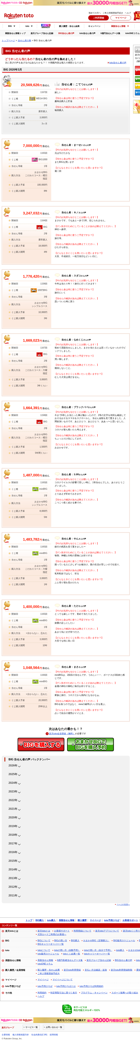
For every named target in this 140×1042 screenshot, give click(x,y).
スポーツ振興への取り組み (124, 992)
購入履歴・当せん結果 (69, 26)
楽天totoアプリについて (107, 931)
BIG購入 (40, 920)
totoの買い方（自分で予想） (98, 950)
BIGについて (44, 940)
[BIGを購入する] (41, 744)
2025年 (13, 774)
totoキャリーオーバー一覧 (97, 953)
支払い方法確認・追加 (96, 970)
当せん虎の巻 (24, 40)
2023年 (13, 791)
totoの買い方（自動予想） (67, 950)
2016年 (13, 852)
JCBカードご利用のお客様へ (52, 934)
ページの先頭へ (123, 904)
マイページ (120, 17)
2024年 (13, 782)
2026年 (13, 765)
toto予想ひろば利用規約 (91, 986)
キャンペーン (94, 26)
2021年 (13, 808)
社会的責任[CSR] (39, 1035)
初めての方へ (95, 13)
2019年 (13, 826)
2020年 (13, 817)
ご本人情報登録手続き (113, 13)
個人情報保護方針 (20, 1035)
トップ (29, 920)
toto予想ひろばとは (66, 986)
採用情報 (54, 1035)
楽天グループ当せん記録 (42, 33)
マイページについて (63, 979)
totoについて (44, 950)
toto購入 (51, 920)
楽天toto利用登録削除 (121, 970)
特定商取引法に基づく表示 (63, 992)
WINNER (45, 26)
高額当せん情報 (66, 920)
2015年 (13, 860)
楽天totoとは (44, 931)
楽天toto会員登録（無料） (62, 733)
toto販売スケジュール (48, 953)
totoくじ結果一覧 (71, 953)
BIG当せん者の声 (66, 33)
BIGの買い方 (60, 940)
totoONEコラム (45, 963)
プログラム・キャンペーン (94, 992)
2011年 (13, 895)
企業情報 (6, 1035)
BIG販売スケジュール (124, 940)
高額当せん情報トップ (15, 33)
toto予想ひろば (111, 920)
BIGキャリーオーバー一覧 (51, 944)
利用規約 (42, 992)
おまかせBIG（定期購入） (96, 940)
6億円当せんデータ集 (110, 33)
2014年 (13, 869)
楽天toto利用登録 (72, 970)
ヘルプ (128, 13)
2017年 (13, 843)
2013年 (13, 878)
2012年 (13, 886)
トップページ (8, 40)
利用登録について (82, 931)
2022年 (13, 800)
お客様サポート (130, 920)
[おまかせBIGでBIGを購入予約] (90, 744)
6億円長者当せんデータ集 (70, 960)
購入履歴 (82, 920)
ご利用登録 (98, 17)
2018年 (13, 834)
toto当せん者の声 (87, 33)
